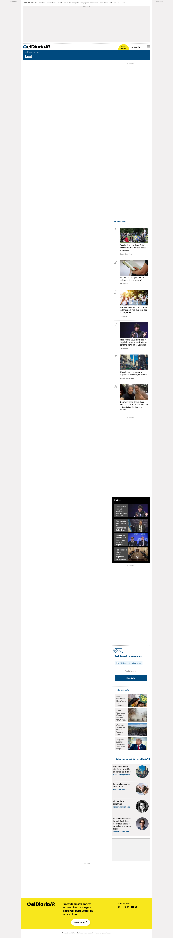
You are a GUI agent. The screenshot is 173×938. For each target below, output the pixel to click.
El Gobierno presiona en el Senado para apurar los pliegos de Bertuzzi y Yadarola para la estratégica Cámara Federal (121, 540)
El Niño (101, 3)
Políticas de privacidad (85, 933)
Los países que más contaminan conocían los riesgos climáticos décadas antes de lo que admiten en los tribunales (121, 744)
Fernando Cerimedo (62, 3)
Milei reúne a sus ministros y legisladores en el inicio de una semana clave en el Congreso (133, 342)
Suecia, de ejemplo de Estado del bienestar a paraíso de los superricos (133, 247)
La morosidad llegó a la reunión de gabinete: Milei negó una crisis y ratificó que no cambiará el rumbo (121, 511)
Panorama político (74, 3)
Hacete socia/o (123, 47)
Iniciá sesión (135, 47)
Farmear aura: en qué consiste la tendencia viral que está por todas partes (133, 310)
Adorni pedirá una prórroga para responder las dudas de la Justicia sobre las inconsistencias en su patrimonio (121, 525)
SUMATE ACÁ (80, 922)
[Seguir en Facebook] (122, 907)
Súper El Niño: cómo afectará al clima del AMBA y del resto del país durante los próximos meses (121, 715)
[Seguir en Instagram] (128, 907)
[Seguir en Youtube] (132, 907)
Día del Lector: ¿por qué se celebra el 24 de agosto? (132, 278)
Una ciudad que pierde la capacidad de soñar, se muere (133, 373)
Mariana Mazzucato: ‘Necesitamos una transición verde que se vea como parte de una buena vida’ (121, 701)
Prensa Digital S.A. (68, 933)
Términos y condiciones (103, 933)
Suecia (114, 3)
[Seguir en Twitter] (119, 907)
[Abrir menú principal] (148, 47)
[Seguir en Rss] (136, 907)
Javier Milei (42, 3)
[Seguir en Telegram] (125, 907)
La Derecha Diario (51, 3)
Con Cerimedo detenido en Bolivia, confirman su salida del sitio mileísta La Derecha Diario (134, 406)
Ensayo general (85, 3)
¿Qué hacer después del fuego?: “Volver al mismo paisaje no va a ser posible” (121, 729)
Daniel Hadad (108, 3)
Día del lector (121, 3)
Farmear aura (94, 3)
